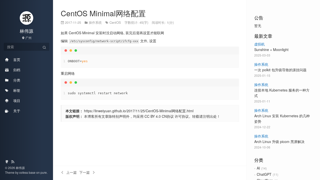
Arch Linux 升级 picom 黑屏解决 (279, 141)
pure (43, 172)
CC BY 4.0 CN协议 (159, 116)
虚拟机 (259, 44)
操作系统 (261, 64)
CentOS (115, 22)
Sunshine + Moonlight (271, 49)
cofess (24, 172)
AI (258, 168)
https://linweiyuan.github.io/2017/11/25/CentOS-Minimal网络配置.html (139, 110)
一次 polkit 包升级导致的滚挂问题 (280, 69)
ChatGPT (264, 174)
